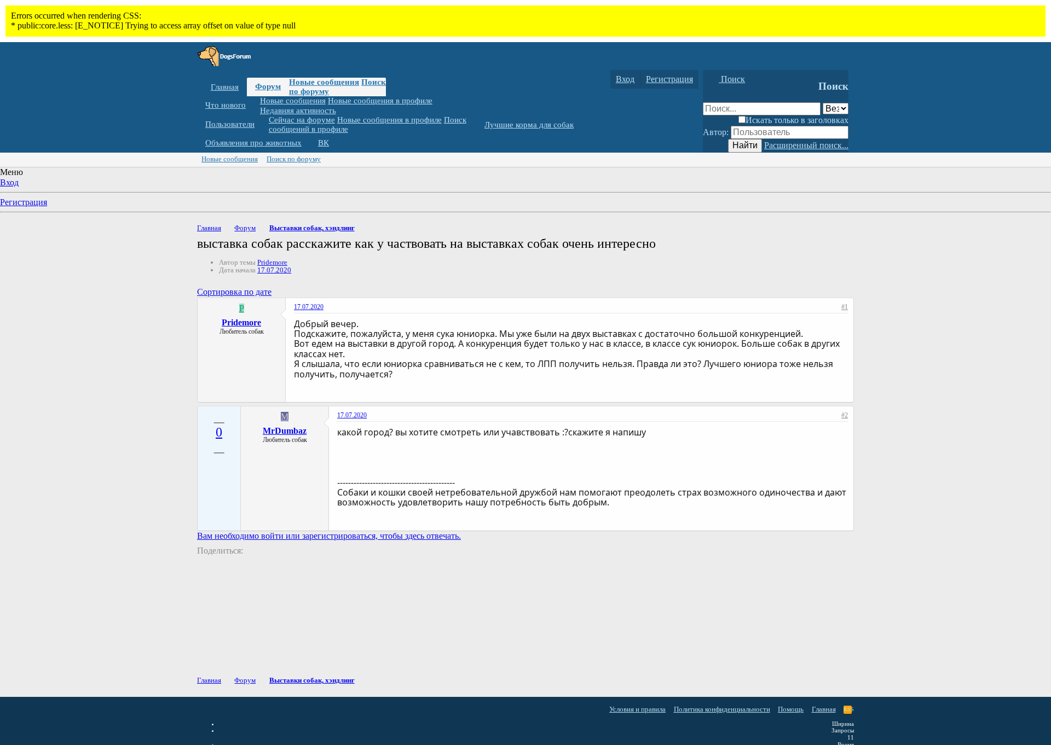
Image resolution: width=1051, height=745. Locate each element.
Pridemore (272, 262)
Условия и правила (637, 709)
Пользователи (230, 124)
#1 (844, 307)
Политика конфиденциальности (722, 709)
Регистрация (23, 202)
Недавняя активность (298, 110)
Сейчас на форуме (302, 119)
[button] (254, 105)
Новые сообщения (324, 82)
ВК (323, 142)
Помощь (791, 709)
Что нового (225, 105)
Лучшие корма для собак (529, 124)
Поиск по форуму (294, 159)
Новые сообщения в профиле (380, 100)
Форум (268, 86)
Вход (9, 182)
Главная (225, 87)
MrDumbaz (285, 430)
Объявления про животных (253, 142)
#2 (844, 415)
